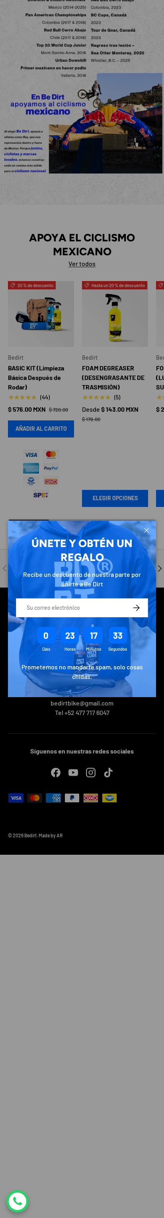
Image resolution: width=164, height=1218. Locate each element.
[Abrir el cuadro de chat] (17, 1201)
